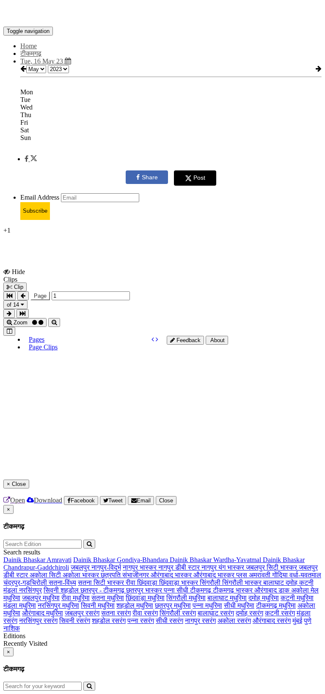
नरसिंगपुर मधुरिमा (58, 605)
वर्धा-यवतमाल (305, 575)
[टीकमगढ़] (162, 14)
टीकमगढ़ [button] (30, 53)
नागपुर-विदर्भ (106, 567)
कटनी (306, 582)
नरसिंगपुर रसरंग (38, 620)
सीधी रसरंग (169, 620)
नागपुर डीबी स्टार (179, 567)
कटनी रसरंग (280, 613)
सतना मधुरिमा (107, 597)
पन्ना (170, 590)
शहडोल (70, 590)
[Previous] (153, 339)
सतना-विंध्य (62, 582)
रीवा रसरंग (145, 613)
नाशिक (11, 628)
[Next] (157, 339)
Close (166, 500)
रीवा (131, 582)
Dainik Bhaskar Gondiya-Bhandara (121, 559)
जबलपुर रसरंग (82, 613)
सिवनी (52, 590)
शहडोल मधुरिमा (134, 605)
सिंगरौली (211, 582)
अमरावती (260, 575)
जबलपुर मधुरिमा (41, 597)
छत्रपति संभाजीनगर (126, 575)
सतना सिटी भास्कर (102, 582)
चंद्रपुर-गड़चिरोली (26, 582)
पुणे (307, 620)
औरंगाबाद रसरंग (272, 620)
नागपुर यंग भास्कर (223, 567)
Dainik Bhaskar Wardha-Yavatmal (216, 559)
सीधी (183, 590)
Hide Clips (14, 275)
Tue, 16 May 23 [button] (42, 61)
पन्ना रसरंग (140, 620)
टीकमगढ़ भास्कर (233, 590)
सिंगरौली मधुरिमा (186, 597)
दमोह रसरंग (249, 613)
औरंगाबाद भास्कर (172, 575)
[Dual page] (9, 331)
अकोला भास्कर (82, 575)
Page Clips (43, 347)
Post (199, 177)
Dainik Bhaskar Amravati (37, 559)
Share (150, 177)
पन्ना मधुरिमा (207, 605)
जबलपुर (81, 567)
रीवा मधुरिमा (75, 597)
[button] (31, 158)
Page (40, 296)
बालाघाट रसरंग (216, 613)
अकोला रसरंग (234, 620)
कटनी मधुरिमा (297, 597)
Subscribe (35, 211)
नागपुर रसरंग (200, 620)
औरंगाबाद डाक (272, 590)
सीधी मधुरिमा (239, 605)
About (217, 340)
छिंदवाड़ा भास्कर (179, 582)
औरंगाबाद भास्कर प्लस (221, 575)
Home (28, 45)
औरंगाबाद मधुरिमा (42, 613)
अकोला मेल (305, 590)
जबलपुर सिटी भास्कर (272, 567)
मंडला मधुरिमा (19, 605)
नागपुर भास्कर (140, 567)
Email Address (39, 197)
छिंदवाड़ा (148, 582)
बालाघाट (274, 582)
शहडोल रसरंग (109, 620)
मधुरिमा (11, 597)
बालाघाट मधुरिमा (227, 597)
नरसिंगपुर (30, 590)
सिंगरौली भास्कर (242, 582)
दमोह (292, 582)
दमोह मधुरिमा (263, 597)
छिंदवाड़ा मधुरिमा (145, 597)
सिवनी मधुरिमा (98, 605)
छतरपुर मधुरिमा (173, 605)
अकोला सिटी (46, 575)
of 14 (14, 305)
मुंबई (297, 620)
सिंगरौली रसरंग (178, 613)
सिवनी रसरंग (74, 620)
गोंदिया (280, 575)
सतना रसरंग (116, 613)
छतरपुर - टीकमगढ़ (103, 590)
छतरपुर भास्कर (145, 590)
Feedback (188, 340)
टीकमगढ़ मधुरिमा (276, 605)
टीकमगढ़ (201, 590)
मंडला (11, 590)
